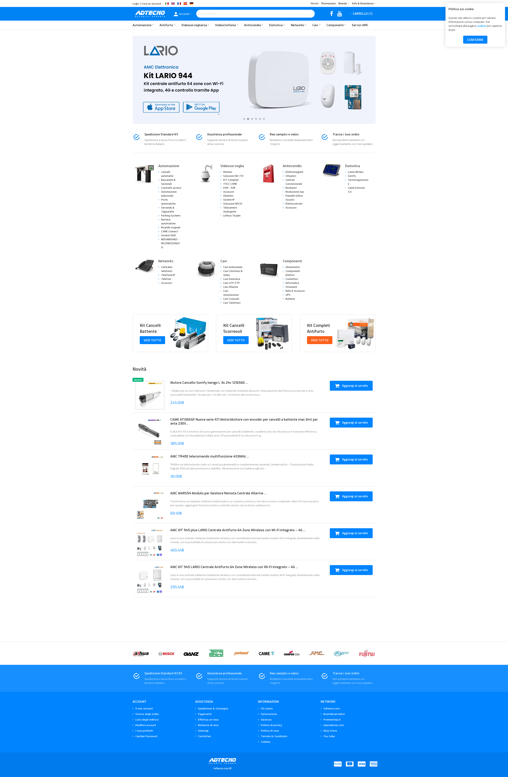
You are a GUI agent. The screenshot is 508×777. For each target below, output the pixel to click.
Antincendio (292, 166)
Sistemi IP (229, 199)
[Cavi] (206, 269)
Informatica (292, 282)
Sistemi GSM (168, 235)
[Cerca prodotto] (311, 14)
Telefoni (166, 278)
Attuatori (291, 175)
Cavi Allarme (230, 286)
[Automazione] (144, 174)
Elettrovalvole (294, 203)
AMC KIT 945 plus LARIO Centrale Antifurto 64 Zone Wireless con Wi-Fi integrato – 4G (236, 530)
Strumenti (291, 286)
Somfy (352, 175)
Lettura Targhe (232, 215)
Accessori (228, 191)
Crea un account (151, 3)
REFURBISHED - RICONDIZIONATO (170, 243)
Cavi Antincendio (232, 267)
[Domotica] (331, 174)
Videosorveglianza (234, 166)
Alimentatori (293, 267)
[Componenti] (269, 269)
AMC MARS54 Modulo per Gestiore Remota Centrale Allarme (217, 493)
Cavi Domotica (231, 278)
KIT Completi (231, 179)
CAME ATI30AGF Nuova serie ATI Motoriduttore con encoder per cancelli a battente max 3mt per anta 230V (244, 421)
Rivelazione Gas (295, 191)
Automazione (168, 166)
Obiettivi (228, 195)
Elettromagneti (294, 171)
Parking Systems (171, 215)
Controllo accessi (171, 187)
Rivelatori (291, 187)
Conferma (475, 39)
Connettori (292, 278)
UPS (288, 294)
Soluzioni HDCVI (232, 203)
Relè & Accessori (295, 290)
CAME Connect (169, 231)
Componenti (292, 261)
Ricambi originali (170, 227)
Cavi (223, 261)
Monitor (227, 171)
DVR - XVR (229, 187)
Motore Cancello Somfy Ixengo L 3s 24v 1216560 (207, 383)
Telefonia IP (168, 275)
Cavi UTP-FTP (231, 282)
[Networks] (144, 269)
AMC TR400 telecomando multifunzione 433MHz (208, 456)
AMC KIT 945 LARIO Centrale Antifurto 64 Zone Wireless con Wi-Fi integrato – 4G (233, 567)
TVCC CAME (230, 183)
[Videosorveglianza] (206, 174)
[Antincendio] (269, 174)
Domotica (352, 166)
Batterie (290, 298)
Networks (165, 261)
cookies (481, 26)
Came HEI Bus (356, 171)
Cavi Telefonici (232, 302)
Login (136, 3)
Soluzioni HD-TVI (233, 175)
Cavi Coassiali (231, 298)
